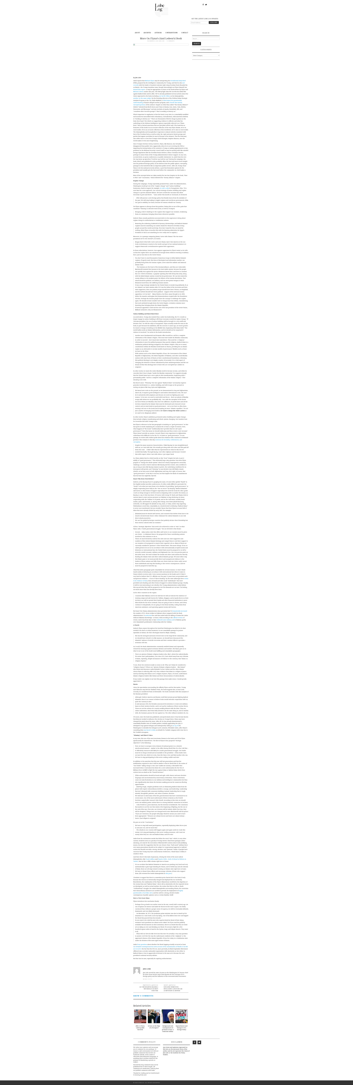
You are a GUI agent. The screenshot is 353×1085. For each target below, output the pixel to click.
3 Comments (170, 41)
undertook (148, 615)
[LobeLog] (161, 10)
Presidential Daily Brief (178, 80)
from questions (142, 944)
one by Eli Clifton (164, 96)
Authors (158, 33)
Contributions (171, 33)
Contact (184, 33)
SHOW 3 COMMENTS (143, 996)
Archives (147, 33)
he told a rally (164, 188)
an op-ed (176, 725)
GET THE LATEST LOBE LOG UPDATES (204, 19)
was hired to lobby (150, 730)
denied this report (139, 89)
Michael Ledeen (138, 91)
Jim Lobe (161, 41)
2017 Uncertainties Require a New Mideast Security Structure (148, 988)
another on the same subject (142, 98)
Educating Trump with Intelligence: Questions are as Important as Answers (173, 988)
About (137, 33)
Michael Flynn (149, 80)
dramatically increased (179, 611)
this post (168, 873)
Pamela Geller (162, 859)
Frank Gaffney (150, 859)
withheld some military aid (165, 620)
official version (178, 617)
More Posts (147, 979)
